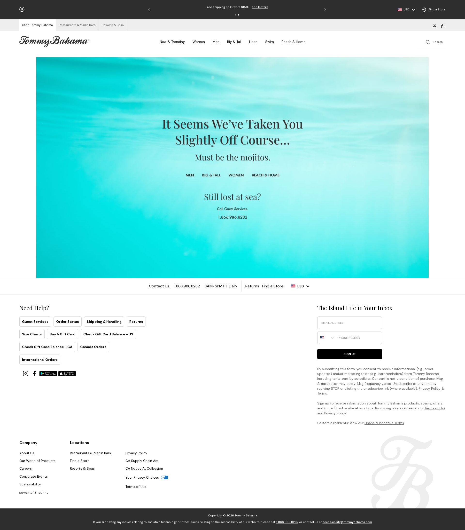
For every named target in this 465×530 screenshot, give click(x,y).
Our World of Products (37, 461)
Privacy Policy (430, 388)
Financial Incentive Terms (384, 423)
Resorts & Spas (82, 468)
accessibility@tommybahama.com (347, 522)
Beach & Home (293, 42)
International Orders (40, 359)
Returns (136, 321)
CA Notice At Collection (144, 468)
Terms (322, 393)
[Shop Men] (190, 175)
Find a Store (79, 461)
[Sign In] (434, 25)
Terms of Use (435, 408)
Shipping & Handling (104, 321)
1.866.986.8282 (287, 522)
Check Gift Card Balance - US (108, 334)
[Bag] (443, 25)
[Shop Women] (236, 175)
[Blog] (33, 492)
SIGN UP (350, 354)
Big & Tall (234, 42)
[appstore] (67, 373)
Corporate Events (33, 476)
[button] (235, 15)
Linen (253, 42)
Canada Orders (93, 347)
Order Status (67, 321)
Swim (269, 42)
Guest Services (35, 321)
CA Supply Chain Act (142, 461)
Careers (25, 468)
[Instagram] (26, 373)
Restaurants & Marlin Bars (90, 453)
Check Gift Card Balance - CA (47, 347)
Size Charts (32, 334)
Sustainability (30, 484)
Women (199, 42)
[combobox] (326, 338)
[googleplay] (48, 373)
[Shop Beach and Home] (266, 175)
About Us (26, 453)
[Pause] (21, 9)
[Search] (431, 41)
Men (216, 42)
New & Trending (172, 42)
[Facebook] (35, 373)
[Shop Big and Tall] (212, 175)
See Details (251, 7)
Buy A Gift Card (63, 334)
